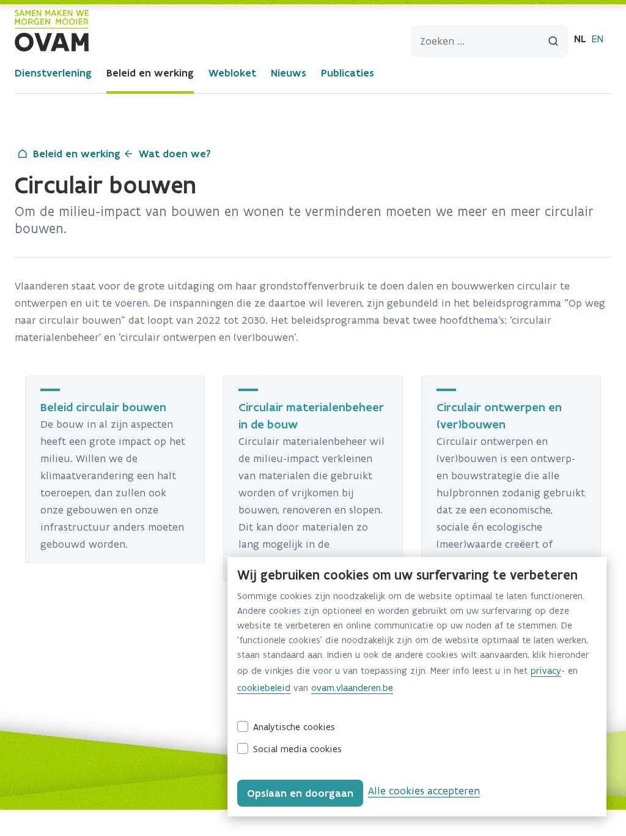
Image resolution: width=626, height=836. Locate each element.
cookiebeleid (263, 687)
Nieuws (288, 73)
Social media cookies (297, 749)
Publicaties (347, 73)
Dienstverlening (53, 73)
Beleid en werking (150, 73)
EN (597, 38)
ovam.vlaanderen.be (352, 687)
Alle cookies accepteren (424, 790)
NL (580, 38)
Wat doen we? (175, 153)
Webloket (232, 73)
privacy (546, 670)
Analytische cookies (294, 727)
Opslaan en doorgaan (300, 793)
